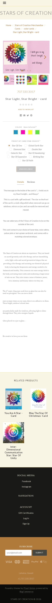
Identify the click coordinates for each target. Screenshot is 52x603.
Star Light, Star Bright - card (26, 32)
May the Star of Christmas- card (38, 414)
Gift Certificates (26, 513)
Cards (17, 28)
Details (20, 182)
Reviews (31, 182)
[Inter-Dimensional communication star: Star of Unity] (13, 432)
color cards (29, 28)
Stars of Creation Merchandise (29, 25)
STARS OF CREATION (26, 13)
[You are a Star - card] (13, 399)
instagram (26, 486)
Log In (26, 518)
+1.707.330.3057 (26, 578)
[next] (45, 57)
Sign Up (26, 523)
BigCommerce (27, 591)
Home (8, 25)
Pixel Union (29, 588)
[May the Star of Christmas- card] (38, 399)
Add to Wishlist (26, 109)
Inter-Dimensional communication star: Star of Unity (14, 452)
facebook (26, 481)
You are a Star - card (13, 414)
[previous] (7, 57)
